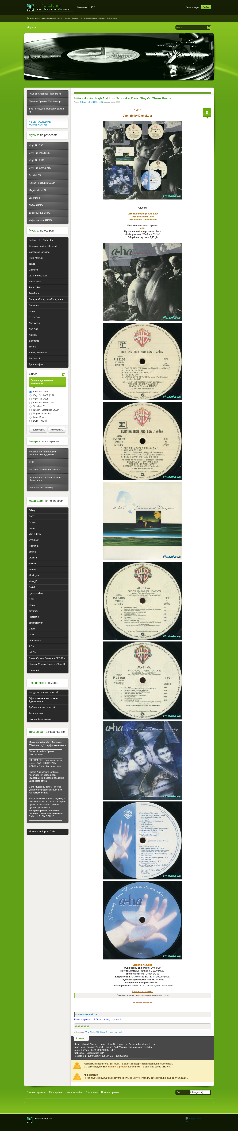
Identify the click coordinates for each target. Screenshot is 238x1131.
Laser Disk (34, 198)
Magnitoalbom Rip (38, 190)
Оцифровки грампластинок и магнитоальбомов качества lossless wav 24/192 (30, 1120)
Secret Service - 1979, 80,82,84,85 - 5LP (94, 1050)
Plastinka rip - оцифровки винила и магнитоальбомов (50, 7)
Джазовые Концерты (39, 213)
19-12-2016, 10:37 (95, 102)
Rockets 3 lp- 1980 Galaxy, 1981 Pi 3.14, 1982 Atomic (101, 1056)
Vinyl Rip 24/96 (36, 160)
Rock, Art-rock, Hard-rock (111, 1032)
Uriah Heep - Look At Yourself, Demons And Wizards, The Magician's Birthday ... (114, 1047)
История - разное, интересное (44, 469)
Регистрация (192, 7)
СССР (32, 462)
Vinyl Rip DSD (36, 145)
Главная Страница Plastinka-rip (45, 93)
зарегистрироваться (118, 1066)
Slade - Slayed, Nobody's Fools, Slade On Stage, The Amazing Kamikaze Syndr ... (116, 1044)
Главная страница (36, 1092)
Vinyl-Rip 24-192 (92, 1032)
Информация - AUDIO (40, 220)
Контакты (82, 7)
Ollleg (82, 102)
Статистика (92, 1092)
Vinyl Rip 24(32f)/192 (39, 153)
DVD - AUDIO (36, 205)
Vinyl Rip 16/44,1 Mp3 (40, 168)
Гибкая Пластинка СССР (42, 183)
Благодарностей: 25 (87, 1014)
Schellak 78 (35, 175)
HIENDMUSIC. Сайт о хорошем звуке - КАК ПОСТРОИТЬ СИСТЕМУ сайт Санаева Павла (45, 763)
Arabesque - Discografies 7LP (89, 1053)
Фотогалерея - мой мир (41, 487)
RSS (92, 7)
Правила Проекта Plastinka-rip (44, 101)
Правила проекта (110, 1092)
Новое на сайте (74, 1092)
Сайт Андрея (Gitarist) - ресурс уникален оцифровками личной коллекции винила (45, 789)
